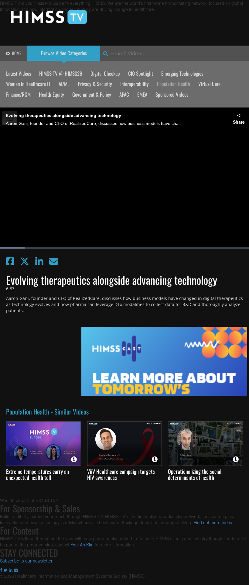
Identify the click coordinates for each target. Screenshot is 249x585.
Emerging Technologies (182, 73)
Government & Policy (91, 94)
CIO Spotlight (140, 73)
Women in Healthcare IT (28, 84)
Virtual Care (209, 84)
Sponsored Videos (171, 94)
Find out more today (212, 522)
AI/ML (64, 84)
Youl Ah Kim (82, 545)
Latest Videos (18, 73)
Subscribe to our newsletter (26, 561)
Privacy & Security (95, 84)
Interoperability (134, 84)
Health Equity (51, 94)
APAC (124, 94)
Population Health (173, 84)
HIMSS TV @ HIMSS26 (60, 73)
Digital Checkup (105, 73)
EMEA (142, 94)
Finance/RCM (18, 94)
